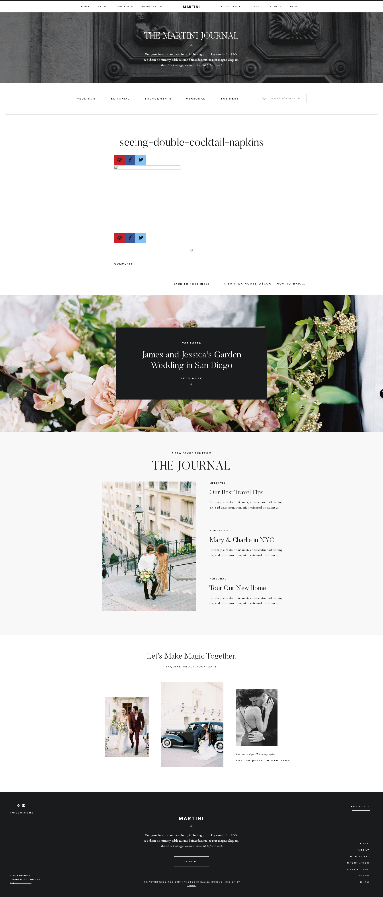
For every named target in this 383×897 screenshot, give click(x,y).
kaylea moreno (211, 882)
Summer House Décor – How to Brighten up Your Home (284, 283)
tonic (191, 885)
